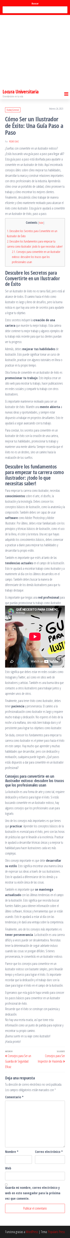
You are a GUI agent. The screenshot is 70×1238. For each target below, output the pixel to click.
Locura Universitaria (21, 91)
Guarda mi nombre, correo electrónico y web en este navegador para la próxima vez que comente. (32, 1193)
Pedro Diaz (14, 141)
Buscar (35, 3)
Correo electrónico (49, 1151)
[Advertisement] (35, 52)
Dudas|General (13, 109)
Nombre (11, 1151)
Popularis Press (56, 1231)
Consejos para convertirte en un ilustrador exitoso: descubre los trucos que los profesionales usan (36, 256)
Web (8, 1168)
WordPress (32, 1231)
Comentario (14, 1097)
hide (41, 223)
